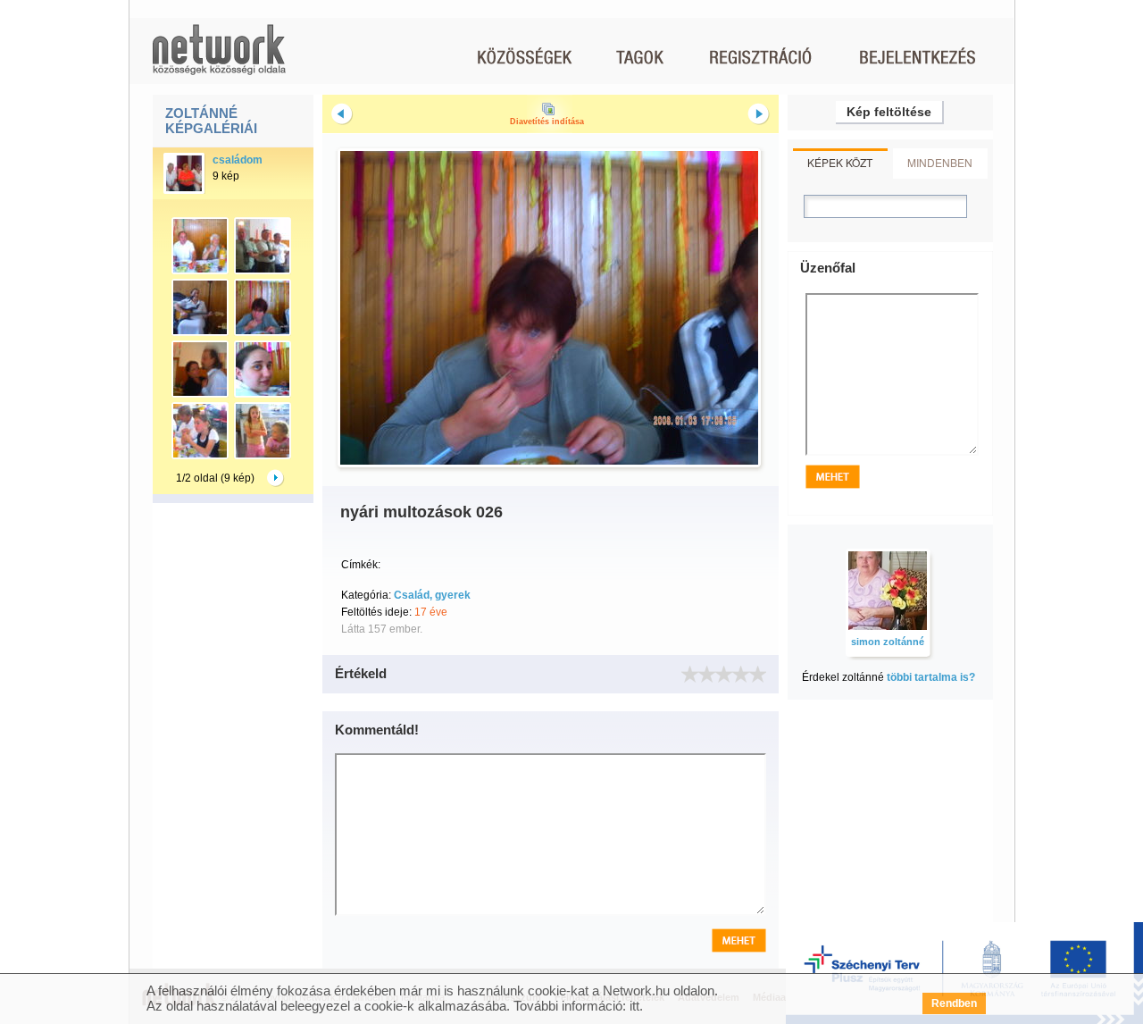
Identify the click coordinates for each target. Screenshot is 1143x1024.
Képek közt (839, 162)
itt (634, 1005)
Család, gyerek (432, 595)
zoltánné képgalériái (211, 120)
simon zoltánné (887, 641)
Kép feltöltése (889, 112)
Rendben (954, 1003)
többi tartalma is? (931, 677)
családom (238, 160)
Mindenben (939, 162)
